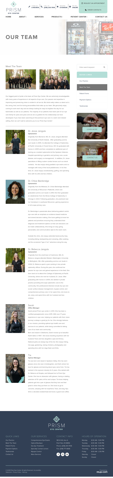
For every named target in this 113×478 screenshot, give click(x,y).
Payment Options (85, 100)
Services (39, 16)
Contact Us (101, 16)
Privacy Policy (17, 472)
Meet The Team (85, 87)
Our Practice (84, 81)
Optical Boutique (37, 443)
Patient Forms (84, 93)
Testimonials (84, 106)
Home (8, 16)
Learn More (92, 129)
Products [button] (57, 16)
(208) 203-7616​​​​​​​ (67, 446)
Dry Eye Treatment (37, 446)
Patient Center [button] (78, 16)
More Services (36, 454)
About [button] (22, 16)
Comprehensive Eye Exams (40, 440)
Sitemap (24, 472)
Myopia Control (36, 451)
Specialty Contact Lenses (39, 449)
